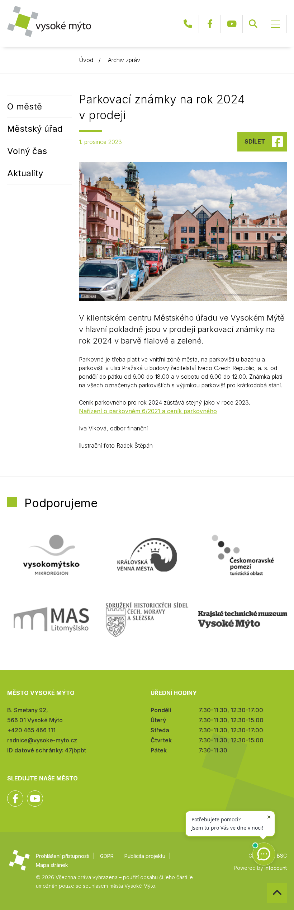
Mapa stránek (52, 865)
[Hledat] (253, 24)
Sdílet (255, 141)
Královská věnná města (147, 555)
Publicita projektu (144, 856)
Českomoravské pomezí (243, 555)
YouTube (231, 24)
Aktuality (25, 173)
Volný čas (27, 151)
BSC (282, 856)
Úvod (86, 60)
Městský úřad (35, 128)
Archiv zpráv (124, 60)
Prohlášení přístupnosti (62, 856)
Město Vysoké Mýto (49, 21)
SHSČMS (147, 619)
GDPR (107, 856)
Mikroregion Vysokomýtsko (51, 555)
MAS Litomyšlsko (51, 619)
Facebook (209, 24)
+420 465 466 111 (188, 24)
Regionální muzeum (243, 619)
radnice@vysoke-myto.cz (42, 740)
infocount (276, 868)
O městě (24, 106)
